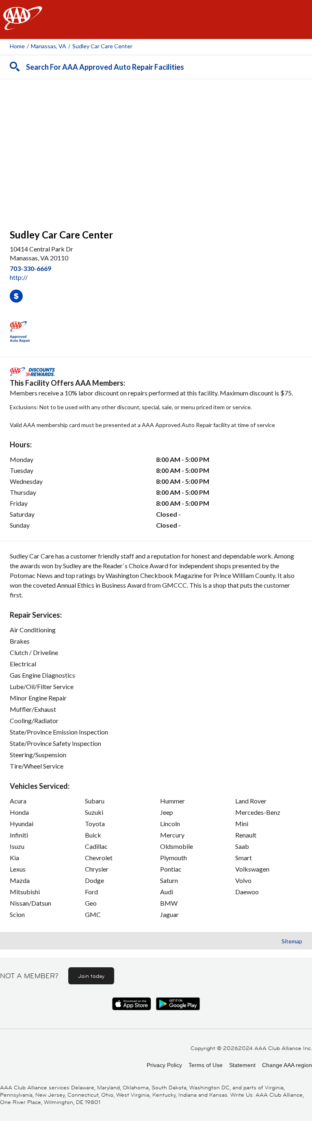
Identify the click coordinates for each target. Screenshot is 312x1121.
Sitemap (292, 941)
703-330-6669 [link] (30, 268)
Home (17, 46)
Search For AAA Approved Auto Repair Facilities (105, 66)
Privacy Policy (164, 1065)
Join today (91, 975)
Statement (242, 1065)
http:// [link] (19, 277)
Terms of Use (205, 1065)
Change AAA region (287, 1065)
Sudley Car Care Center (102, 46)
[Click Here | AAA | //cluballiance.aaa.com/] (22, 25)
